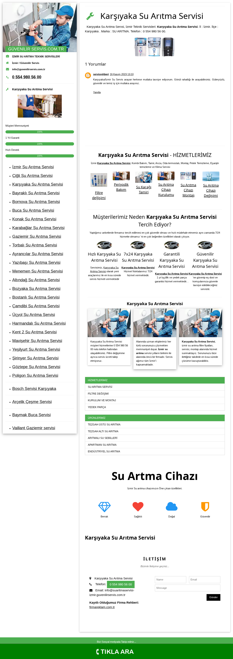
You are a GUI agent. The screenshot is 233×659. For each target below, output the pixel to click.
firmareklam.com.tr (102, 607)
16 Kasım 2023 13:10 (122, 74)
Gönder (213, 597)
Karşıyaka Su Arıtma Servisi (113, 163)
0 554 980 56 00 (121, 584)
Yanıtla (97, 92)
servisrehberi (101, 74)
